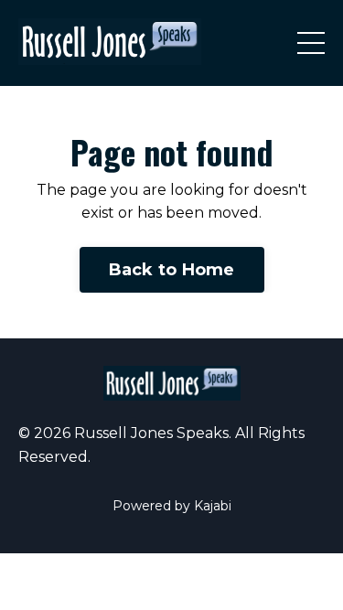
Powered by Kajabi (172, 506)
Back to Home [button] (172, 270)
